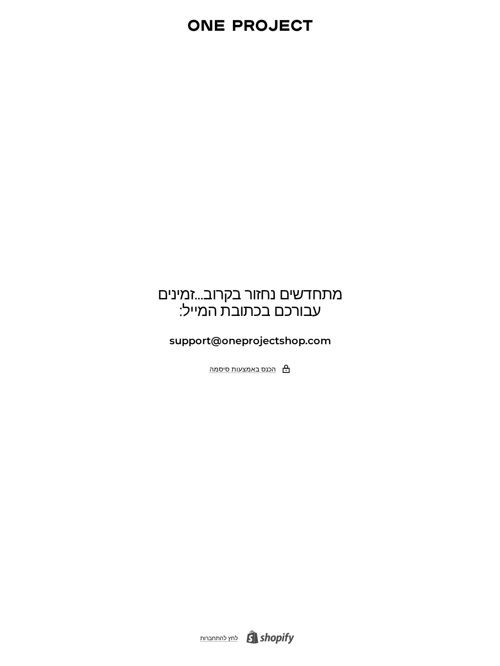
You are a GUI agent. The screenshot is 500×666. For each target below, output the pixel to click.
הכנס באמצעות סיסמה (242, 369)
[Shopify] (273, 638)
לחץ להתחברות (219, 638)
